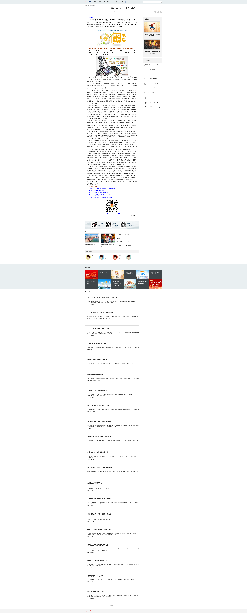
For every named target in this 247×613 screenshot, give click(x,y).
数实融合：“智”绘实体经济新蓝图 (97, 560)
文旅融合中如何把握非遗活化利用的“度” (99, 498)
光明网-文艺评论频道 (121, 11)
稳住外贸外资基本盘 (149, 92)
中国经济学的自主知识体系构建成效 (97, 390)
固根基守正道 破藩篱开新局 (91, 244)
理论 (108, 1)
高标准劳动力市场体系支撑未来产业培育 (99, 328)
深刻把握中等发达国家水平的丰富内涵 (98, 405)
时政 (95, 1)
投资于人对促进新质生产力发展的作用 (98, 545)
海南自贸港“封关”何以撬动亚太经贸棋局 (99, 436)
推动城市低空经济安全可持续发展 (97, 359)
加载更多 (112, 605)
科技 (117, 1)
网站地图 (159, 611)
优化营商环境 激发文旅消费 (95, 576)
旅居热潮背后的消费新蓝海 (95, 374)
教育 (122, 1)
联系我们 (139, 611)
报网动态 (133, 611)
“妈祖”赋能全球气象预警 (123, 241)
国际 (100, 1)
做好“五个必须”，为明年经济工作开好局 (99, 514)
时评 (104, 1)
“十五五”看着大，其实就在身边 (124, 234)
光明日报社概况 (119, 611)
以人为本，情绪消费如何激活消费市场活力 (99, 421)
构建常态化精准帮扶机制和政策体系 (97, 452)
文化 (113, 1)
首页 (86, 5)
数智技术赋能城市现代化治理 (151, 78)
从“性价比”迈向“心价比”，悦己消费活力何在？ (100, 313)
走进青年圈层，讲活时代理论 (124, 245)
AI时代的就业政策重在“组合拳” (96, 343)
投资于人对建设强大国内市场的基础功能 (99, 529)
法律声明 (146, 611)
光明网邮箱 (152, 611)
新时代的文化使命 (148, 106)
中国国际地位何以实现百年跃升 (96, 591)
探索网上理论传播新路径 (123, 238)
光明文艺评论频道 (91, 5)
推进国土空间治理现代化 (94, 483)
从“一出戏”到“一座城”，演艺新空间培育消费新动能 (102, 297)
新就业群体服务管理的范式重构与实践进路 (99, 467)
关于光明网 (127, 611)
